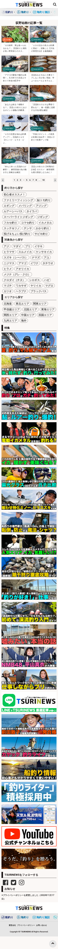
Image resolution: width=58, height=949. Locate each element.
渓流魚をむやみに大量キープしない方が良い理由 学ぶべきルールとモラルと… (42, 78)
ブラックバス (38, 291)
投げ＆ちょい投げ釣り (17, 233)
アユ (46, 257)
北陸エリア (30, 309)
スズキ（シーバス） (16, 257)
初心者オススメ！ (14, 194)
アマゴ (22, 263)
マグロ (49, 285)
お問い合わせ (41, 925)
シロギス (34, 280)
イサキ (39, 246)
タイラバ (31, 211)
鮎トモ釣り (44, 200)
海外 (23, 320)
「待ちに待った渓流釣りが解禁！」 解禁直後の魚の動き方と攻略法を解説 (15, 169)
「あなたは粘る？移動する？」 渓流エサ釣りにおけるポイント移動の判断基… (15, 107)
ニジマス (9, 263)
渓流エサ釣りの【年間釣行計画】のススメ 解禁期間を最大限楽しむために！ (42, 169)
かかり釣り (42, 228)
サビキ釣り (41, 233)
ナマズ (36, 257)
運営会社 (12, 925)
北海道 (8, 303)
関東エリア (40, 303)
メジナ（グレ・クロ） (17, 274)
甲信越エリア (12, 309)
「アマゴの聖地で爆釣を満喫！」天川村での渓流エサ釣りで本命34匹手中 (14, 78)
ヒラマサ (9, 251)
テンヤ (28, 228)
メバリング (25, 205)
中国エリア (28, 314)
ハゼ (46, 280)
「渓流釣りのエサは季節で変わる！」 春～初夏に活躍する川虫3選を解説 (43, 107)
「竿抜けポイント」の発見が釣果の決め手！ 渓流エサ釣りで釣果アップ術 (43, 137)
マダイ (17, 246)
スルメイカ (25, 251)
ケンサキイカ (44, 251)
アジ (6, 246)
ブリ (27, 246)
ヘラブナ (21, 291)
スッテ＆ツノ (12, 228)
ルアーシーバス (13, 211)
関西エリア (10, 314)
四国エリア (45, 314)
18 (43, 180)
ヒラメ (8, 268)
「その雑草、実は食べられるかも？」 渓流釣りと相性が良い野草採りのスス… (15, 48)
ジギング (42, 216)
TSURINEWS (25, 932)
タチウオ (48, 263)
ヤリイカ (35, 285)
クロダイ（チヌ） (14, 280)
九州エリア (10, 320)
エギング (9, 205)
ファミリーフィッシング (18, 200)
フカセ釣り (10, 222)
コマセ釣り (28, 222)
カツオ (8, 291)
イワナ (34, 263)
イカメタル (45, 222)
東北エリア (22, 303)
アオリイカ (22, 268)
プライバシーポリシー (26, 925)
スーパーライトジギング (18, 216)
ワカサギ (21, 285)
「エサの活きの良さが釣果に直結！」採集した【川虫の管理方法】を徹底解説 (42, 48)
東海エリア (48, 309)
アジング (41, 205)
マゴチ (8, 285)
